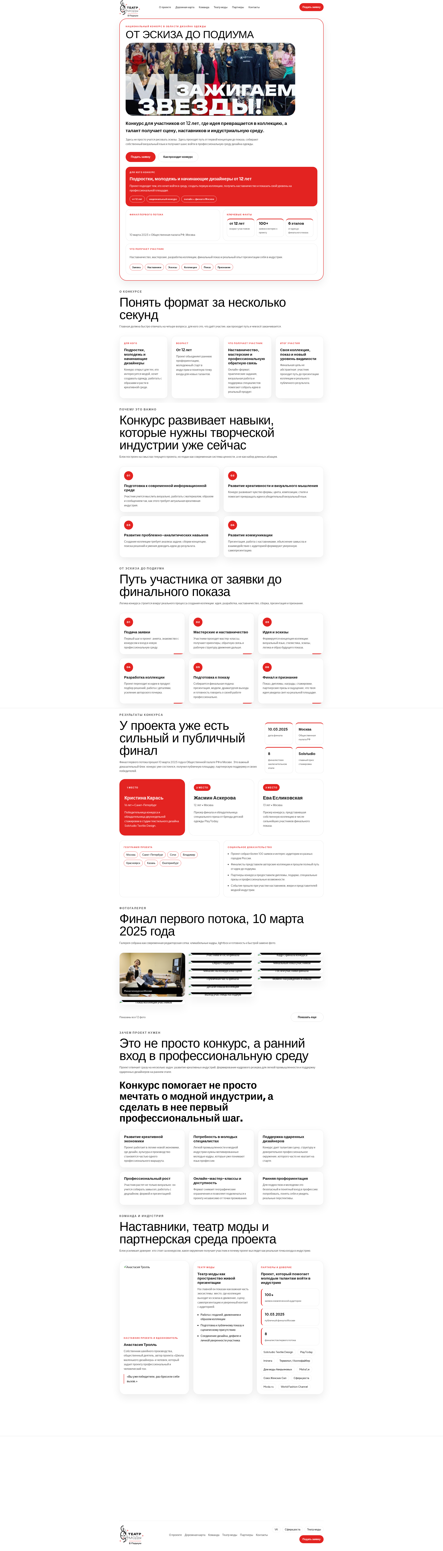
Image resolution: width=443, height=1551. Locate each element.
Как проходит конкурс (178, 157)
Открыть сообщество (279, 1480)
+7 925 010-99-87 (278, 1458)
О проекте (165, 7)
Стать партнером (169, 1511)
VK (276, 1529)
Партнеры (238, 7)
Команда (204, 7)
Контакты (254, 7)
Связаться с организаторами (213, 1511)
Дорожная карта (184, 7)
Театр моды (221, 7)
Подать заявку (311, 7)
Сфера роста (274, 1502)
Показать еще (307, 1017)
